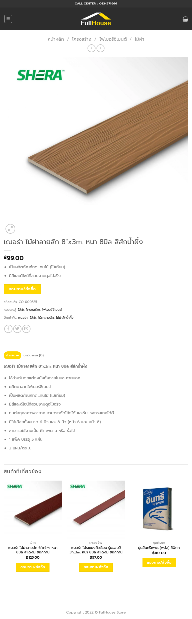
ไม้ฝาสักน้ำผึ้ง (65, 317)
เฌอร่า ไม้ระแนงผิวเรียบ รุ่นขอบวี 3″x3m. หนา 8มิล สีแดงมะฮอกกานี (96, 550)
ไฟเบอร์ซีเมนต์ (113, 39)
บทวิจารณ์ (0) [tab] (34, 355)
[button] (8, 19)
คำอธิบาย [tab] (12, 355)
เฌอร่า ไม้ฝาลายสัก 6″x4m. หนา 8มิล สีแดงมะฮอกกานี (33, 550)
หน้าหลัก (56, 39)
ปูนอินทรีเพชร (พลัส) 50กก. (159, 547)
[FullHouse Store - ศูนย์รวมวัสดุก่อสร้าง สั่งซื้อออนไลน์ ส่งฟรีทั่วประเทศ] (96, 19)
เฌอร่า (23, 317)
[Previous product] (100, 48)
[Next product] (91, 48)
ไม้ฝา (139, 39)
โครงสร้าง (81, 39)
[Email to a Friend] (26, 329)
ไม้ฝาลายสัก (46, 317)
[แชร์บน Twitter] (17, 329)
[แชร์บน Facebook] (8, 329)
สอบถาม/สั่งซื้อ (22, 289)
